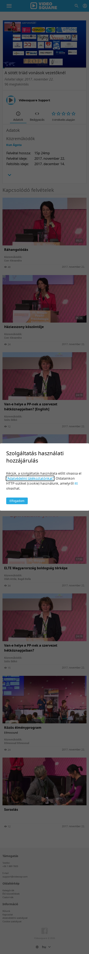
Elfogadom (17, 501)
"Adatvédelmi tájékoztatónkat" (30, 478)
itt (76, 483)
